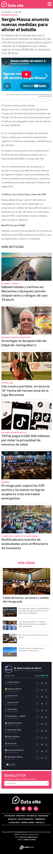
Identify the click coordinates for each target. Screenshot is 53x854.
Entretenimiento (25, 819)
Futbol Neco (14, 823)
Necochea (20, 816)
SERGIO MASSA (15, 95)
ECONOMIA (25, 95)
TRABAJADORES (45, 95)
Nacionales (31, 816)
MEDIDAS (32, 95)
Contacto (39, 823)
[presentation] (7, 77)
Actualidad (10, 816)
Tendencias (40, 819)
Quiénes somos (27, 823)
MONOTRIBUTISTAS (45, 96)
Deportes (12, 819)
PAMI (37, 95)
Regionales (43, 816)
